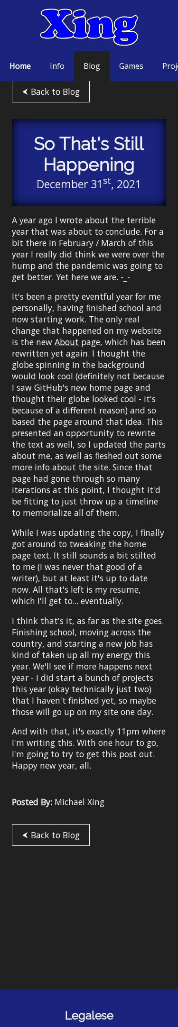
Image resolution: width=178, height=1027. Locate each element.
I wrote (69, 220)
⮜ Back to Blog (51, 91)
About (67, 342)
